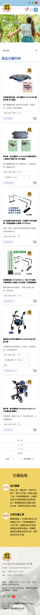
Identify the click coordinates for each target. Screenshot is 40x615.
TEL (3, 571)
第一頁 (20, 440)
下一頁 (20, 449)
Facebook (29, 2)
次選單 (6, 51)
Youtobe (36, 2)
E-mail (4, 568)
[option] (20, 28)
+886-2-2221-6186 (15, 571)
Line (32, 2)
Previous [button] (1, 28)
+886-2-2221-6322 (15, 575)
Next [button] (39, 28)
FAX (3, 575)
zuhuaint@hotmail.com (20, 567)
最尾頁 (20, 453)
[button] (31, 10)
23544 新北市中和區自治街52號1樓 (17, 564)
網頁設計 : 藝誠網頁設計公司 (13, 608)
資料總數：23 (29, 459)
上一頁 (20, 445)
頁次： (8, 459)
